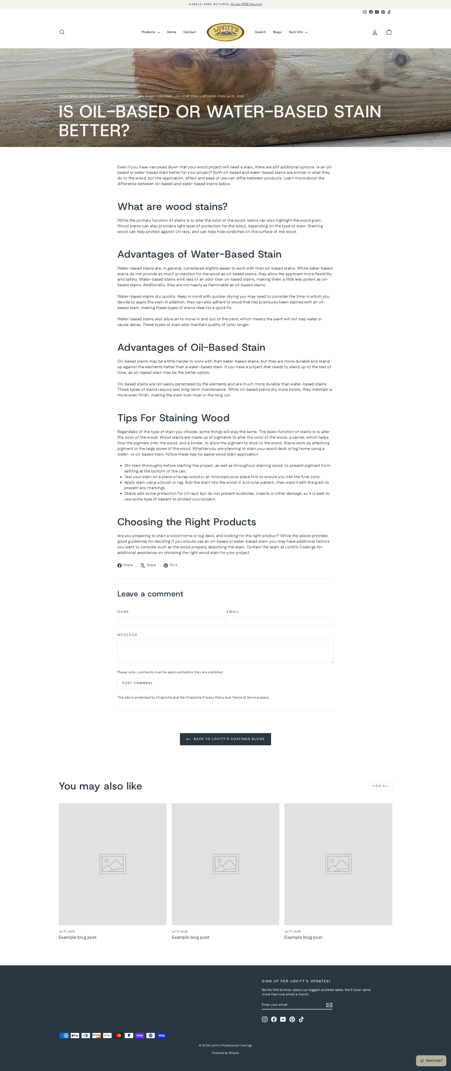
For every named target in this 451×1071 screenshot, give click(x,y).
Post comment (137, 683)
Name (123, 612)
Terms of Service (245, 697)
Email (233, 612)
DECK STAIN (118, 96)
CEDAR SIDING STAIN (73, 96)
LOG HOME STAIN (186, 96)
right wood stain (204, 553)
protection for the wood (223, 226)
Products (149, 32)
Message (127, 635)
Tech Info (296, 32)
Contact (189, 32)
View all (380, 786)
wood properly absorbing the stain (212, 547)
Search (260, 32)
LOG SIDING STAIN (212, 96)
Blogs (277, 32)
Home (171, 32)
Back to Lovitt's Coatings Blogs (229, 739)
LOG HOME (164, 96)
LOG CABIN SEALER (141, 96)
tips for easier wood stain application (224, 454)
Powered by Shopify (225, 1053)
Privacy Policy (213, 697)
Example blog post (78, 937)
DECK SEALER (98, 96)
